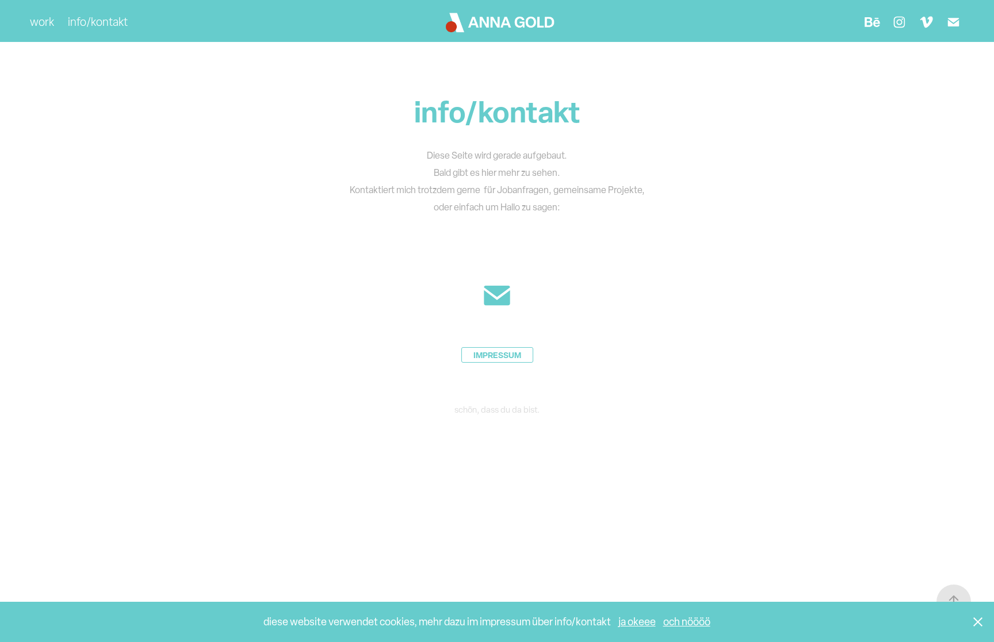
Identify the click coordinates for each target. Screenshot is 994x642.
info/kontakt (98, 21)
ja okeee (637, 621)
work (42, 21)
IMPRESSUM (497, 354)
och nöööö (686, 621)
